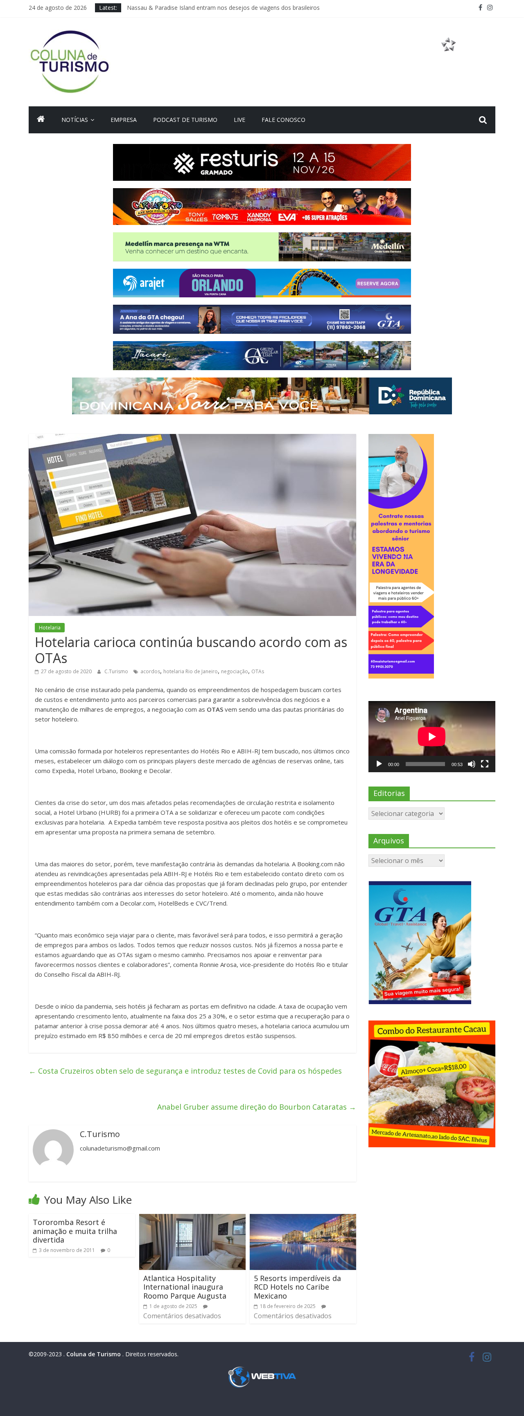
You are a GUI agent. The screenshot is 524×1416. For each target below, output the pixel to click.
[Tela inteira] (485, 764)
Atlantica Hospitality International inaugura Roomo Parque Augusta (184, 1287)
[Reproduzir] (379, 764)
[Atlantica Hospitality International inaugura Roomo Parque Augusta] (192, 1218)
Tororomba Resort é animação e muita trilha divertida (75, 1231)
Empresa (124, 120)
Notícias (74, 120)
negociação (234, 671)
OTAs (257, 671)
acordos (150, 671)
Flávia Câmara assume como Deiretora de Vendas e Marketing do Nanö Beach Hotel (240, 4)
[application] (431, 736)
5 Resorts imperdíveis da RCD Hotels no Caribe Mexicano (297, 1287)
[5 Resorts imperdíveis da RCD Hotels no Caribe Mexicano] (303, 1218)
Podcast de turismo (185, 120)
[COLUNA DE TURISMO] (41, 119)
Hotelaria (50, 627)
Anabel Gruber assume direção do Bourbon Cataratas (256, 1107)
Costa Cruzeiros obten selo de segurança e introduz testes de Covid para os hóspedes (185, 1071)
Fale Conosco (283, 120)
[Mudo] (472, 764)
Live (239, 120)
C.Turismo (116, 671)
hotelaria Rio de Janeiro (190, 671)
